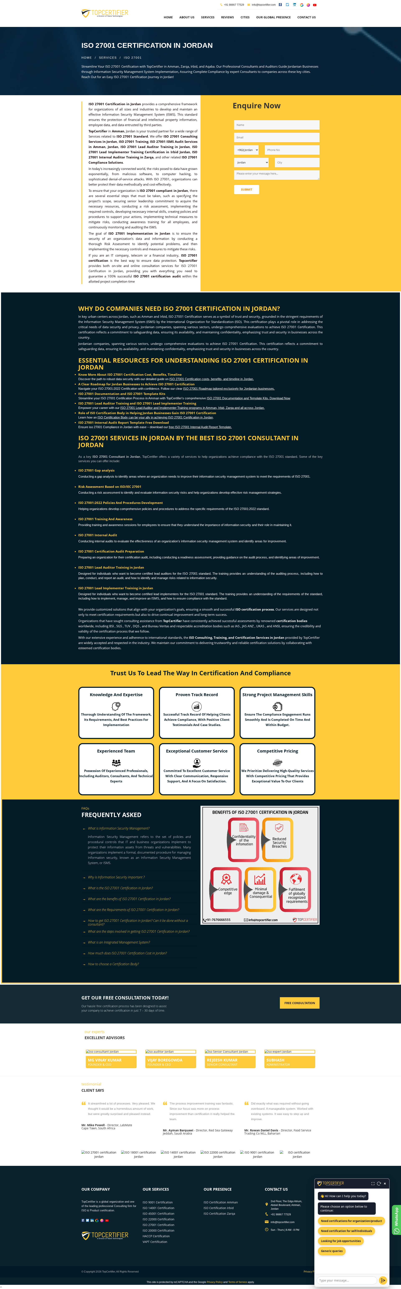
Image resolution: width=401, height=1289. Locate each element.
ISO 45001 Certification (158, 1214)
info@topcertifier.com (263, 4)
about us (186, 17)
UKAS (260, 626)
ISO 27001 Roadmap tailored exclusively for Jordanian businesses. (229, 388)
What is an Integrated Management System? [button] (119, 942)
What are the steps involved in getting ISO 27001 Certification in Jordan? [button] (138, 931)
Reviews (227, 17)
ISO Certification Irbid (219, 1208)
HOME (86, 57)
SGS (119, 626)
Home (168, 17)
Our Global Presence (273, 17)
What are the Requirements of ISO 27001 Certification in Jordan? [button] (133, 909)
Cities (245, 17)
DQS (136, 626)
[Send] (383, 1280)
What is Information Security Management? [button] (118, 828)
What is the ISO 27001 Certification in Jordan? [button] (120, 888)
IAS (237, 626)
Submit (246, 189)
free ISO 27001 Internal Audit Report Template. (200, 427)
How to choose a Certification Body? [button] (113, 964)
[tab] (139, 829)
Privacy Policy (312, 1271)
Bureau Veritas (159, 626)
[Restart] (379, 1183)
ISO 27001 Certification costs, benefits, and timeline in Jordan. (211, 379)
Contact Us (306, 17)
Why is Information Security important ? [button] (116, 877)
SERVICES (108, 57)
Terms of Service (237, 1282)
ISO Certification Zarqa (219, 1214)
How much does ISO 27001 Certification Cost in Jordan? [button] (127, 953)
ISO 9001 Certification (158, 1202)
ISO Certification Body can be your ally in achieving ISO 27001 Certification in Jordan (155, 417)
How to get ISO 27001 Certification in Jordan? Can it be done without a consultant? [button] (138, 921)
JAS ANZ (248, 626)
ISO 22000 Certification (158, 1219)
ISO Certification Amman (221, 1202)
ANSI (276, 626)
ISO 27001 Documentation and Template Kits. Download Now (248, 398)
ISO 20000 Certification (158, 1230)
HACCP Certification (156, 1236)
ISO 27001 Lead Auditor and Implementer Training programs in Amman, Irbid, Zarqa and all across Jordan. (192, 408)
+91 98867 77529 (234, 4)
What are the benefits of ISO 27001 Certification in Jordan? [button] (129, 899)
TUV (127, 626)
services (207, 17)
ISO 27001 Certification (158, 1225)
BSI (112, 626)
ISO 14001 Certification (158, 1208)
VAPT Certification (155, 1242)
